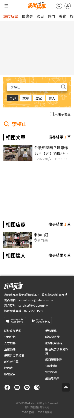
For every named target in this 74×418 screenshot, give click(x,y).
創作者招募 (11, 362)
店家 (39, 98)
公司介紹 (10, 337)
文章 (25, 98)
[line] (27, 387)
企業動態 (10, 349)
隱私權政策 (52, 337)
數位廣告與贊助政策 (56, 351)
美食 (62, 16)
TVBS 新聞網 (45, 412)
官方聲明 (51, 372)
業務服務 (51, 331)
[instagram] (37, 387)
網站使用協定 (53, 343)
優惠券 (27, 16)
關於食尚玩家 (12, 331)
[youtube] (17, 387)
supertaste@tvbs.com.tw (35, 300)
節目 (40, 16)
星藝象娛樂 (52, 378)
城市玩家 (10, 16)
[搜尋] (59, 6)
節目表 (8, 368)
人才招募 (10, 343)
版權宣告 (10, 374)
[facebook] (7, 387)
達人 (52, 98)
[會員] (68, 6)
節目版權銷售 (53, 359)
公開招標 (51, 366)
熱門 (51, 16)
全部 (12, 98)
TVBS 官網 (28, 412)
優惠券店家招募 (14, 355)
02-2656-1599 (33, 311)
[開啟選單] (6, 6)
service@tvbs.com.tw (33, 305)
